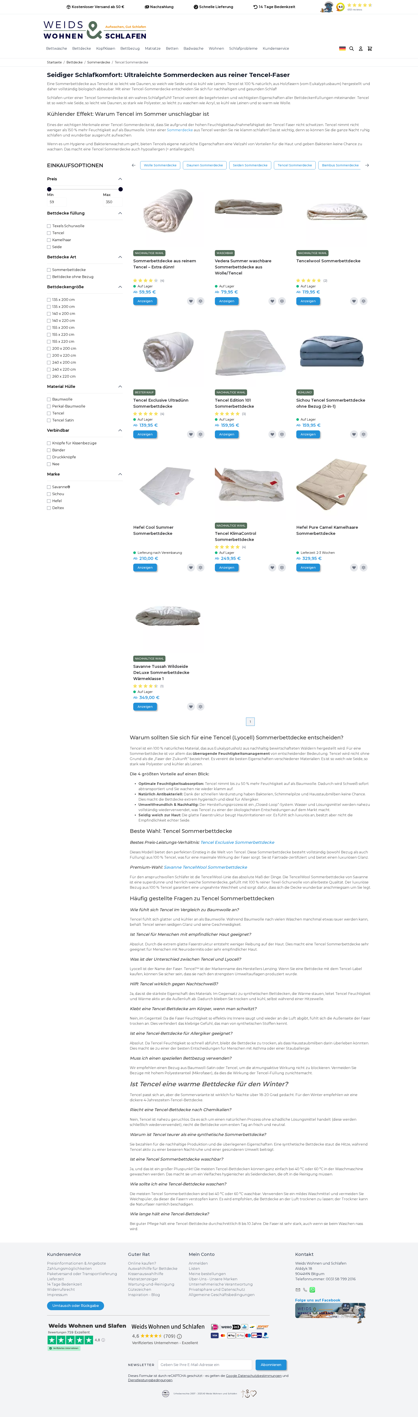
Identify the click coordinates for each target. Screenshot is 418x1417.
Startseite (54, 62)
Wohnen (216, 48)
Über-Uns (197, 1279)
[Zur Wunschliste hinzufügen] (191, 301)
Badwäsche (194, 48)
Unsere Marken (223, 1279)
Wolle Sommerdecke (160, 165)
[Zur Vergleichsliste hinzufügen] (200, 301)
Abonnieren (271, 1365)
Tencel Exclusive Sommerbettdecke (237, 842)
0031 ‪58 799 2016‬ (341, 1279)
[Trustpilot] (87, 1336)
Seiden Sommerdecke (250, 165)
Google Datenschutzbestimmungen (254, 1376)
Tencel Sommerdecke (295, 165)
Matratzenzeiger (143, 1279)
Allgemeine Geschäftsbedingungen (222, 1295)
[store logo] (209, 30)
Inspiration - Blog (144, 1295)
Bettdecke (81, 48)
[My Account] (360, 48)
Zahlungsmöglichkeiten (69, 1269)
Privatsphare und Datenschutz (217, 1289)
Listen (194, 1269)
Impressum (57, 1295)
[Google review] (168, 1334)
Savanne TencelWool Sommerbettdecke (205, 867)
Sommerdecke (98, 62)
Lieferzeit (55, 1279)
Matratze (153, 48)
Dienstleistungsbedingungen (150, 1380)
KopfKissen (105, 48)
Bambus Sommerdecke (340, 165)
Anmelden (198, 1263)
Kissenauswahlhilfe (145, 1274)
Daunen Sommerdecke (205, 165)
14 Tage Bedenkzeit (64, 1284)
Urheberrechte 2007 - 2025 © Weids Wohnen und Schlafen (205, 1393)
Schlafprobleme (243, 48)
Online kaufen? (142, 1263)
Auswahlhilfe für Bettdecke (152, 1269)
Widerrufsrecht (61, 1289)
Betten (172, 48)
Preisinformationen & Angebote (76, 1263)
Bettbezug (130, 48)
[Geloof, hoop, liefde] (249, 1393)
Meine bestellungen (207, 1274)
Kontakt (304, 1254)
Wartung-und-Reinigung (151, 1284)
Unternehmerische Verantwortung (221, 1284)
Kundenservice (276, 48)
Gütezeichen (139, 1289)
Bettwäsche (56, 48)
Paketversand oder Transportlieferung (82, 1274)
